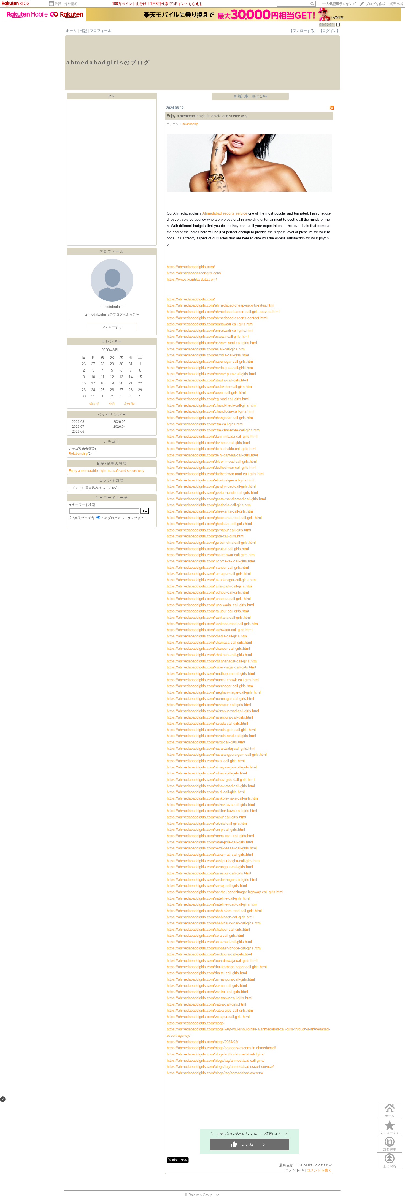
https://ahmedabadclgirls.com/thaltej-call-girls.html (207, 973)
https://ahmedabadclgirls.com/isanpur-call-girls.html (208, 567)
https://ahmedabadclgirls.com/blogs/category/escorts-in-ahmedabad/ (221, 1048)
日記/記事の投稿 (112, 463)
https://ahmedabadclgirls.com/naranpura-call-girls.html (210, 717)
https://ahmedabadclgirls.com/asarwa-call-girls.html (208, 336)
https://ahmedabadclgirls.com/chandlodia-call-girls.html (210, 411)
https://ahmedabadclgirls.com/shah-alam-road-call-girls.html (214, 911)
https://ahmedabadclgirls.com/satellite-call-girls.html (208, 898)
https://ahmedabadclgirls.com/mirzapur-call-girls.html (209, 705)
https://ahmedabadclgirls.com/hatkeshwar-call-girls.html (211, 555)
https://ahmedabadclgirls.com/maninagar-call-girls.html (210, 686)
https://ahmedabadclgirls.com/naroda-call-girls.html (207, 723)
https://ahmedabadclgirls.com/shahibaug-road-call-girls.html (214, 923)
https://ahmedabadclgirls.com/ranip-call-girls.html (206, 829)
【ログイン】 (329, 31)
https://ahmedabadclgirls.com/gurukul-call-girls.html (208, 549)
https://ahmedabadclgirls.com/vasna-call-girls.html (207, 986)
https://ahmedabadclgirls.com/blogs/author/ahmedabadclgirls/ (215, 1054)
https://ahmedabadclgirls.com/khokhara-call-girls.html (209, 655)
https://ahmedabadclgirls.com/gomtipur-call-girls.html (209, 530)
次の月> (129, 403)
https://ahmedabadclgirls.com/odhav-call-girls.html (207, 773)
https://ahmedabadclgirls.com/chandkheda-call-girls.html (211, 405)
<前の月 (94, 403)
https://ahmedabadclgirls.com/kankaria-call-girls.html (209, 617)
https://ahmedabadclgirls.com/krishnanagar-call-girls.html (212, 661)
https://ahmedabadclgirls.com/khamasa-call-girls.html (209, 642)
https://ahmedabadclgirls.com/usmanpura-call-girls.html (211, 979)
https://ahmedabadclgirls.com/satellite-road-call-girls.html (212, 904)
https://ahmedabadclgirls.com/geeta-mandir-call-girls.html (212, 493)
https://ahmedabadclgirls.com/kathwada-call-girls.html (209, 630)
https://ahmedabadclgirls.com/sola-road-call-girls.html (209, 942)
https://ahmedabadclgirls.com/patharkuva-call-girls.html (211, 805)
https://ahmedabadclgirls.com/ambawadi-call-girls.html (210, 324)
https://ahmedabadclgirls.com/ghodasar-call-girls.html (209, 524)
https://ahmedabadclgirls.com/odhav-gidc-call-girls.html (211, 780)
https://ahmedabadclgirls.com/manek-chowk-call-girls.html (213, 680)
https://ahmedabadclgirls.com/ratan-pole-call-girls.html (210, 842)
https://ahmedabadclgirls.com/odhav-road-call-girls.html (211, 786)
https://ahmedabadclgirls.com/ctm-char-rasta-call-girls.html (213, 430)
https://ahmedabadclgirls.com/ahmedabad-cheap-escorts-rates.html (220, 305)
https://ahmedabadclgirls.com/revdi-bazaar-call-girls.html (212, 848)
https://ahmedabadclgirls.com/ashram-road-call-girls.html (212, 343)
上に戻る (389, 1166)
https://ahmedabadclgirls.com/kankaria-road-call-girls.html (213, 624)
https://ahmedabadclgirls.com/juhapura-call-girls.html (209, 599)
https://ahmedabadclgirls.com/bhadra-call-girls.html (207, 380)
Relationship (78, 454)
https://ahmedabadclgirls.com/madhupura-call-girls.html (211, 673)
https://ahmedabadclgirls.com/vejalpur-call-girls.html (208, 1017)
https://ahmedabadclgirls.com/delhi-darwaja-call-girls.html (212, 455)
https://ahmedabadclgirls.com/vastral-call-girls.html (207, 992)
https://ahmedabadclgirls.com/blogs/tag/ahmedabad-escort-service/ (220, 1067)
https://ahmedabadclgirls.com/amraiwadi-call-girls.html (210, 330)
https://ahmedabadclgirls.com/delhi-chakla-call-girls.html (211, 449)
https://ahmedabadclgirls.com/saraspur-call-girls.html (209, 873)
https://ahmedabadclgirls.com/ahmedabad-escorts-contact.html (217, 318)
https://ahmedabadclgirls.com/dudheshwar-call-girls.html (211, 467)
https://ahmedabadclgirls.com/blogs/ (196, 1023)
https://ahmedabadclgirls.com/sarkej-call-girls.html (207, 886)
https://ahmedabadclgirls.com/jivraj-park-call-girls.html (210, 586)
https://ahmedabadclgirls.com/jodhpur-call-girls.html (208, 592)
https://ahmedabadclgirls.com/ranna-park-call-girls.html (210, 836)
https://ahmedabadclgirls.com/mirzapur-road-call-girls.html (213, 711)
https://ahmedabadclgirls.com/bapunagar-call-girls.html (210, 361)
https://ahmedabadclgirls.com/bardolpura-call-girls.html (210, 368)
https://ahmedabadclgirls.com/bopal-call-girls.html (206, 393)
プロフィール (100, 31)
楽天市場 (396, 4)
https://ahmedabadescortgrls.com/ (194, 273)
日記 (83, 31)
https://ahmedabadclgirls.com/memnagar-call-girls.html (210, 699)
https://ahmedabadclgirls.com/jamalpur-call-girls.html (209, 574)
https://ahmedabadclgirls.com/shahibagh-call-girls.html (210, 917)
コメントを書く (319, 1170)
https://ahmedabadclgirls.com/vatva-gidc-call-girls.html (210, 1010)
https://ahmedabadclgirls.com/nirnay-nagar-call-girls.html (212, 767)
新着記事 (389, 1150)
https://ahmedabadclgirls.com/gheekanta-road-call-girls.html (214, 518)
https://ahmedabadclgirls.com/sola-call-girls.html (205, 935)
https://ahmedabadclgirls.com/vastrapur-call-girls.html (209, 998)
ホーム (71, 31)
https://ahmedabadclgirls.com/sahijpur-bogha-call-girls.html (213, 861)
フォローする (389, 1133)
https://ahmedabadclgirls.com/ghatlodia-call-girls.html (209, 505)
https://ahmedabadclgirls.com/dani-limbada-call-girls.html (212, 436)
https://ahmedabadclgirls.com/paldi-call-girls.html (206, 792)
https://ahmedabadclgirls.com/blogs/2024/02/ (202, 1042)
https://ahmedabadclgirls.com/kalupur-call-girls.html (208, 611)
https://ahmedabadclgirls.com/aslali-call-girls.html (206, 349)
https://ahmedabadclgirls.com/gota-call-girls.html (205, 536)
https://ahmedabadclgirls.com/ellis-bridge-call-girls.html (210, 480)
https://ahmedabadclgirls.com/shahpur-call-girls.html (208, 929)
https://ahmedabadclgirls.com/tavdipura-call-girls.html (209, 954)
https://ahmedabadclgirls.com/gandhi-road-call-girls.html (211, 486)
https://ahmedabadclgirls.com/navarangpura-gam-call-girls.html (217, 754)
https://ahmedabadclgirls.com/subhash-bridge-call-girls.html (214, 948)
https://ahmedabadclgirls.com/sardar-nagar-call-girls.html (212, 880)
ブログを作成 (375, 4)
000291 (326, 25)
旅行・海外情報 (66, 4)
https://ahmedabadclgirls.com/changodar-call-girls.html (210, 418)
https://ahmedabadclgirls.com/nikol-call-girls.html (206, 761)
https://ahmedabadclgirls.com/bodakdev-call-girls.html (210, 386)
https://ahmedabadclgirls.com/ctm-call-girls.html (205, 424)
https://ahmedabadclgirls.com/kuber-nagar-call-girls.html (211, 667)
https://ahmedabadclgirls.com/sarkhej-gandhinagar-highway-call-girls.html (225, 892)
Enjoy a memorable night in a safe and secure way (106, 471)
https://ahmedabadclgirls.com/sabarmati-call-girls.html (210, 854)
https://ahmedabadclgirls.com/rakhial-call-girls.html (207, 823)
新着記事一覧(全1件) (250, 96)
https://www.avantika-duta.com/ (192, 279)
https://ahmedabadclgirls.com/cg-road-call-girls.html (208, 399)
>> (339, 4)
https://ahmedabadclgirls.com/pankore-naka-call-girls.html (213, 798)
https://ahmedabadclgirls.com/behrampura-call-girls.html (211, 374)
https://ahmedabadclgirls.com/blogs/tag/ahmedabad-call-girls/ (215, 1060)
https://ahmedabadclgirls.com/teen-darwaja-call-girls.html (212, 960)
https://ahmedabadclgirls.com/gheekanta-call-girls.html (210, 511)
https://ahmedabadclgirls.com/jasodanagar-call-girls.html (211, 580)
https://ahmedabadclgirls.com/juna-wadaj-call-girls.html (210, 605)
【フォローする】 (303, 31)
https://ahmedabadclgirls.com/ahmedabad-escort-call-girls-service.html (223, 312)
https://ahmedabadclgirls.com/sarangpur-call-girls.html (210, 867)
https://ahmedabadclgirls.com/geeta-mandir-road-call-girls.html (216, 499)
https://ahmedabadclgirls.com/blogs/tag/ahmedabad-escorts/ (215, 1073)
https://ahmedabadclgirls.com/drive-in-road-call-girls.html (212, 461)
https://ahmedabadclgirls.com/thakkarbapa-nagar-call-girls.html (217, 967)
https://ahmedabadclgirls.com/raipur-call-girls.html (206, 817)
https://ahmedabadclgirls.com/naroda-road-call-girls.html (211, 736)
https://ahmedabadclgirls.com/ (191, 267)
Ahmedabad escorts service (224, 213)
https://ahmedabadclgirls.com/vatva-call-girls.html (206, 1004)
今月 (112, 403)
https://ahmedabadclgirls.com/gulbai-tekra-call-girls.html (211, 542)
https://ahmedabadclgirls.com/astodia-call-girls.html (208, 355)
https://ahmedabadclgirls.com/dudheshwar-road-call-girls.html (215, 474)
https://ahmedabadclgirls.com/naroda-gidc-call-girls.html (211, 730)
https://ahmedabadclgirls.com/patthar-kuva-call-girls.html (212, 811)
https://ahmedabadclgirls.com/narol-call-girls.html (206, 742)
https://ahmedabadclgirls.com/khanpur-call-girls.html (208, 648)
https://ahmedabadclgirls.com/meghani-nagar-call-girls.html (214, 692)
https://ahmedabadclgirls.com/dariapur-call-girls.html (208, 443)
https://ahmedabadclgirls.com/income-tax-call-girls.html (211, 561)
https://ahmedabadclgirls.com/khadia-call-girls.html (207, 636)
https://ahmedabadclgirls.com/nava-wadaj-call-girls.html (211, 748)
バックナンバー (112, 414)
